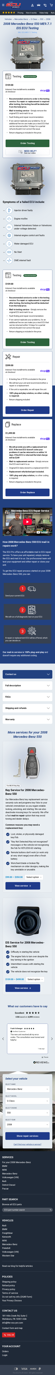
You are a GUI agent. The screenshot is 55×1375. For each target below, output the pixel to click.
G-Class (34, 19)
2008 (48, 19)
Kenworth (6, 1237)
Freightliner (7, 1233)
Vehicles (8, 19)
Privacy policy (8, 1289)
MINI (4, 1170)
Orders (5, 1351)
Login (4, 1355)
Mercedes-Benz (21, 19)
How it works (31, 13)
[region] (27, 1038)
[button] (3, 1039)
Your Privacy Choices (12, 1300)
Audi (4, 1181)
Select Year (10, 1120)
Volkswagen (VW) (10, 1177)
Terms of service (10, 1293)
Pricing (20, 13)
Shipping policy (9, 1281)
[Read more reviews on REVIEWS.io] (41, 1062)
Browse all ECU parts (12, 1204)
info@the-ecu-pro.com (12, 1322)
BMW (4, 1166)
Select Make (10, 1084)
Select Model (11, 1096)
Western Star (8, 1255)
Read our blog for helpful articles (17, 1266)
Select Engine (11, 1108)
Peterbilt (6, 1248)
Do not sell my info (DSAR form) (17, 1297)
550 (41, 19)
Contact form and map (12, 1328)
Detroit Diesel (8, 1185)
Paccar (5, 1188)
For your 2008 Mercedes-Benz (16, 1162)
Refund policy (8, 1285)
